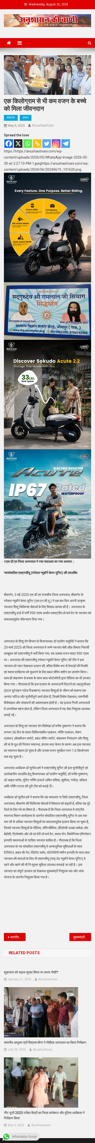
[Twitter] (46, 143)
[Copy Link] (37, 143)
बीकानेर (11, 117)
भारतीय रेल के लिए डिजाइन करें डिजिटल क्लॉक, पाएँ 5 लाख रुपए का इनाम (18, 937)
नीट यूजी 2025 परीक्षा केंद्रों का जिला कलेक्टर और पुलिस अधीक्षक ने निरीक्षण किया (44, 1115)
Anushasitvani (43, 125)
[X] (18, 143)
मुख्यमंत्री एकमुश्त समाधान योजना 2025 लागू (82, 937)
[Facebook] (8, 143)
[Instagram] (56, 143)
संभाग (25, 117)
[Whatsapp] (27, 143)
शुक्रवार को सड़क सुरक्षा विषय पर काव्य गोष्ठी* (31, 972)
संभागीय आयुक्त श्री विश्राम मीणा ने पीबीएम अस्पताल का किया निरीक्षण (45, 1042)
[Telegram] (65, 143)
